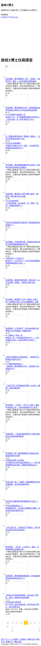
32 (30, 623)
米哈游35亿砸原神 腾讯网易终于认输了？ (22, 501)
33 (35, 623)
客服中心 (9, 642)
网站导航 (18, 642)
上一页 (12, 626)
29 (17, 623)
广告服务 (22, 639)
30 (21, 623)
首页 (8, 625)
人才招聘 (14, 639)
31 (26, 623)
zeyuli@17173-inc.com (9, 17)
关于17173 (5, 639)
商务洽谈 (31, 639)
